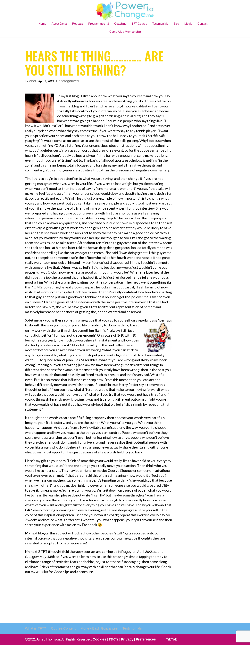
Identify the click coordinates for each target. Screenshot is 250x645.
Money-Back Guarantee (99, 628)
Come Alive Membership (125, 31)
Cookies (99, 639)
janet (32, 81)
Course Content (63, 628)
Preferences (146, 639)
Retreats (77, 23)
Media (188, 23)
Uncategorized (67, 81)
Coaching (120, 23)
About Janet (59, 23)
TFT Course (139, 23)
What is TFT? (35, 628)
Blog (176, 23)
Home (42, 23)
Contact (202, 23)
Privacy (127, 639)
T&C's (114, 639)
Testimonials (160, 23)
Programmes (96, 23)
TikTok (171, 639)
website (42, 572)
